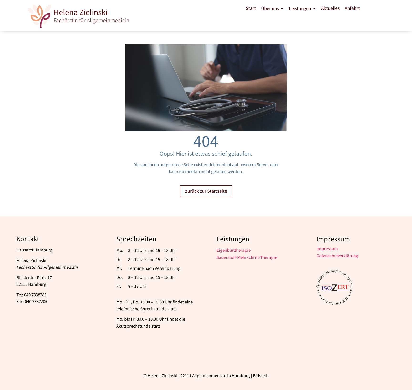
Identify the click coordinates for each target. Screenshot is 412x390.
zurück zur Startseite (206, 191)
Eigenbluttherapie (233, 251)
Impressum (327, 249)
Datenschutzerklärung (337, 256)
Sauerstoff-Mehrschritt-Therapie (246, 258)
